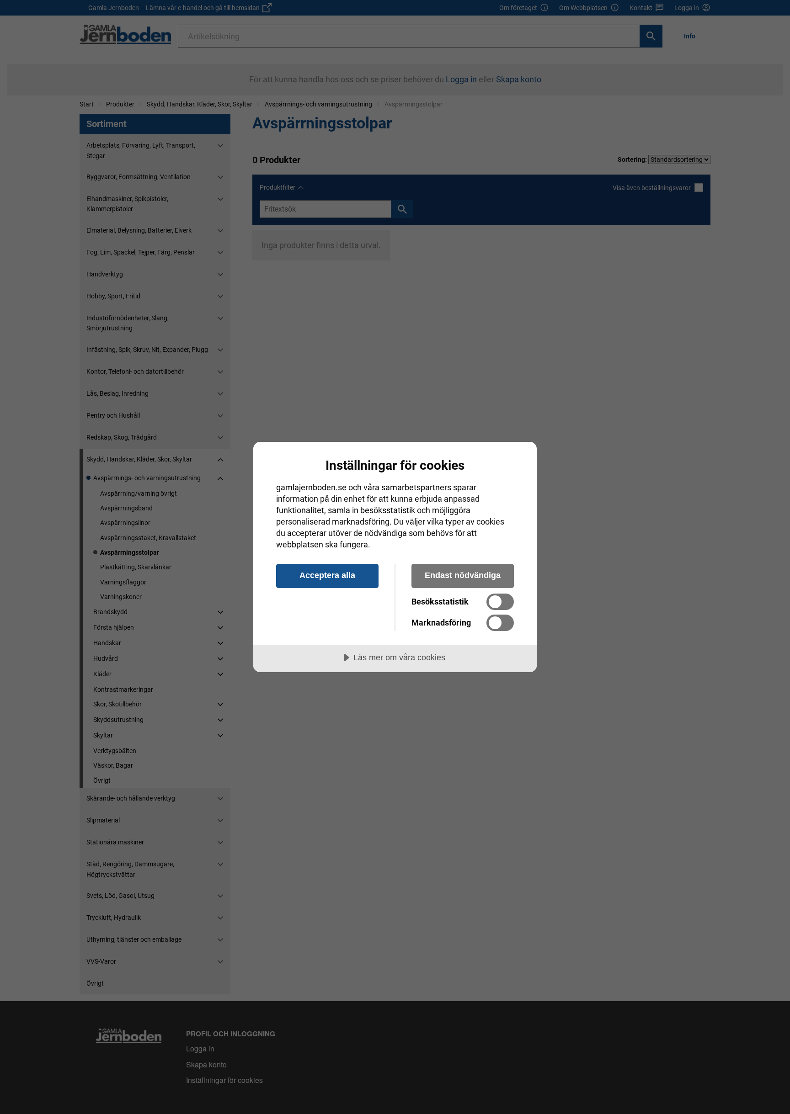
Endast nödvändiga (463, 575)
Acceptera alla (327, 575)
